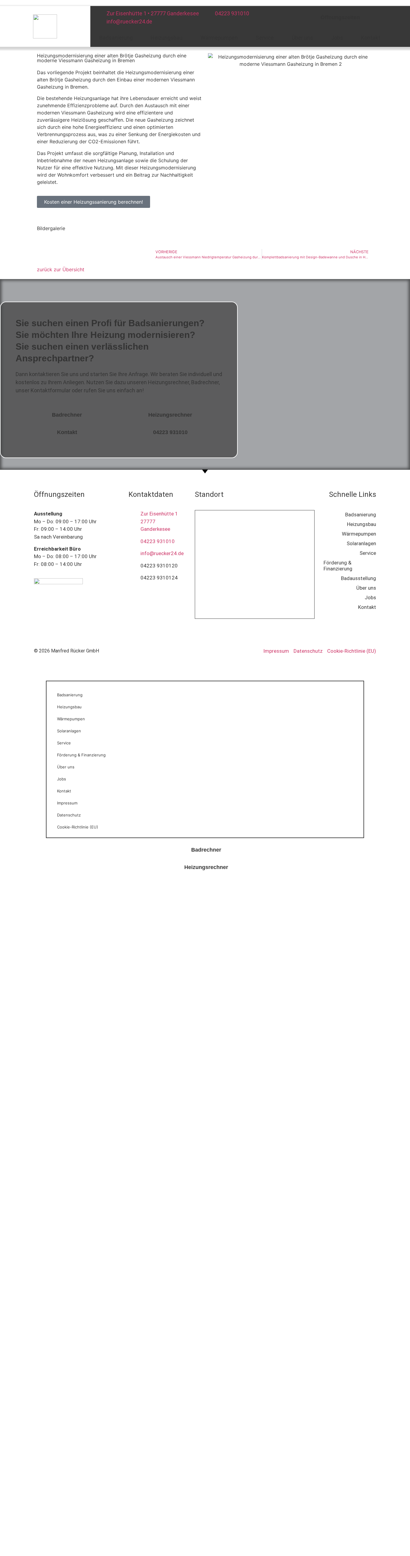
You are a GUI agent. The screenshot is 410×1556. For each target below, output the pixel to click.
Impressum (67, 803)
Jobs (337, 38)
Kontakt (370, 38)
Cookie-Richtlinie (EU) (77, 827)
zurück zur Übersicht (60, 269)
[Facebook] (373, 16)
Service (265, 38)
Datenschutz (69, 815)
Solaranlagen (361, 543)
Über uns (302, 38)
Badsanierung (116, 38)
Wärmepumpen (219, 38)
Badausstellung (358, 578)
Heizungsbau (166, 38)
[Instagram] (392, 16)
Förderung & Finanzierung (338, 566)
